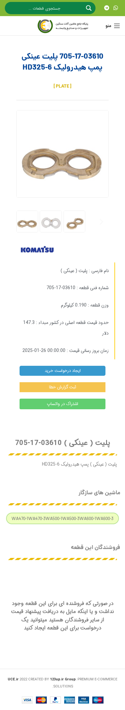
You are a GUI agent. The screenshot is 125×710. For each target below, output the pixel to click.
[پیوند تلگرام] (106, 8)
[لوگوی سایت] (62, 25)
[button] (24, 222)
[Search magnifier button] (89, 8)
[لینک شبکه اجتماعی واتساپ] (116, 8)
